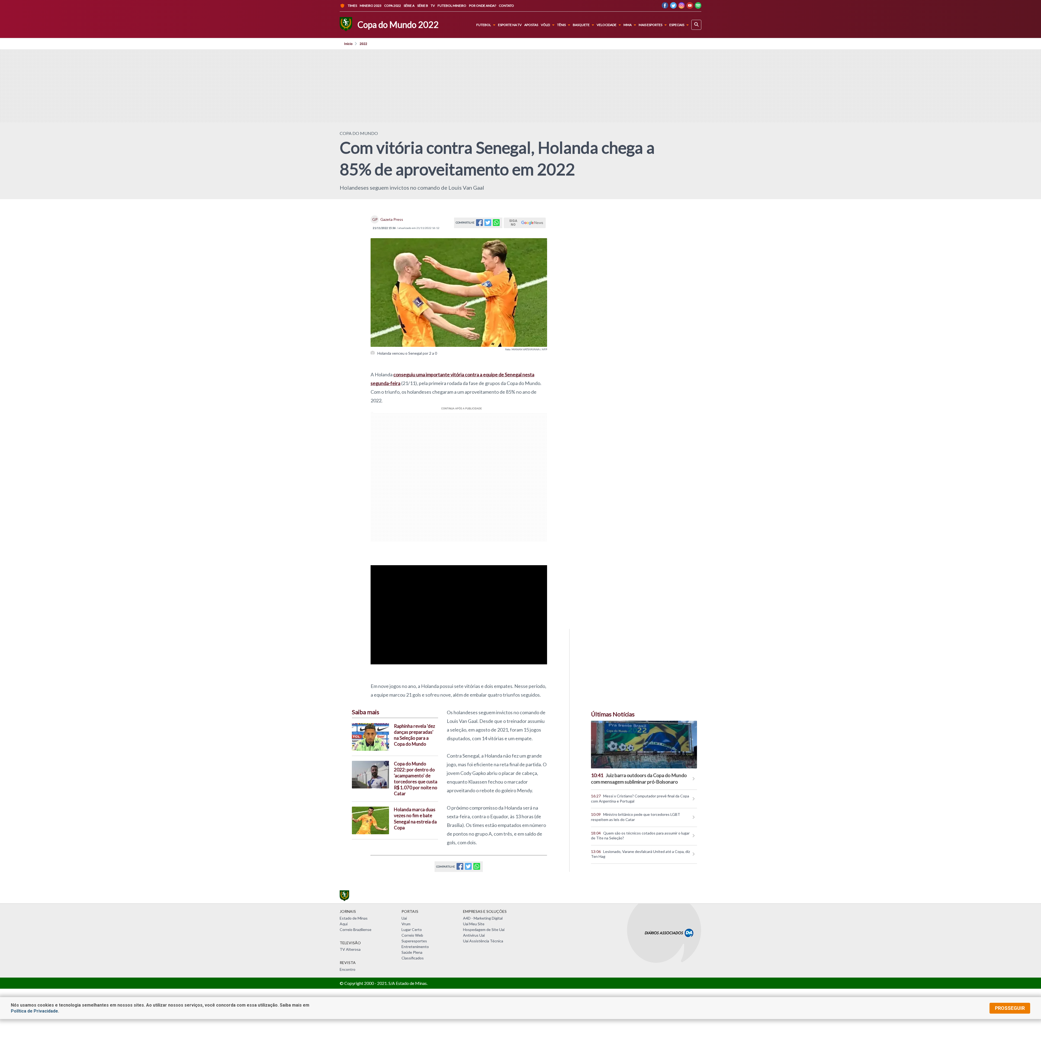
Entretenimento (415, 946)
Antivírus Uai (474, 935)
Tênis (561, 25)
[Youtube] (689, 6)
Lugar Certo (411, 929)
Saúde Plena (411, 952)
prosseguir (1010, 1008)
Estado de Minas (354, 918)
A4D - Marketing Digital (483, 918)
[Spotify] (698, 6)
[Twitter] (673, 6)
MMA (628, 25)
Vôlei (545, 25)
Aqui (344, 923)
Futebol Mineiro (452, 6)
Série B (422, 6)
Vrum (405, 923)
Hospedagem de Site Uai (484, 929)
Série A (409, 6)
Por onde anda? (482, 6)
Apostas (531, 25)
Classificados (412, 958)
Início (348, 44)
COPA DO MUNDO (359, 133)
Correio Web (412, 935)
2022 (363, 44)
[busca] (696, 25)
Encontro (347, 969)
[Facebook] (665, 6)
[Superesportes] (346, 25)
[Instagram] (681, 6)
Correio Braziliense (355, 929)
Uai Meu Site (473, 923)
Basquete (581, 25)
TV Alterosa (350, 949)
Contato (506, 6)
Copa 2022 (392, 6)
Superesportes (414, 941)
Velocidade (606, 25)
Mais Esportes (650, 25)
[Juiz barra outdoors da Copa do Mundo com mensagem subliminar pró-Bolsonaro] (644, 744)
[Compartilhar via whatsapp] (496, 224)
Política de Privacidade (34, 1011)
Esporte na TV (510, 25)
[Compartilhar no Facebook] (479, 224)
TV (433, 6)
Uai (404, 918)
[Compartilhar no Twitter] (487, 224)
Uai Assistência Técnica (483, 941)
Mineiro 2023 (370, 6)
